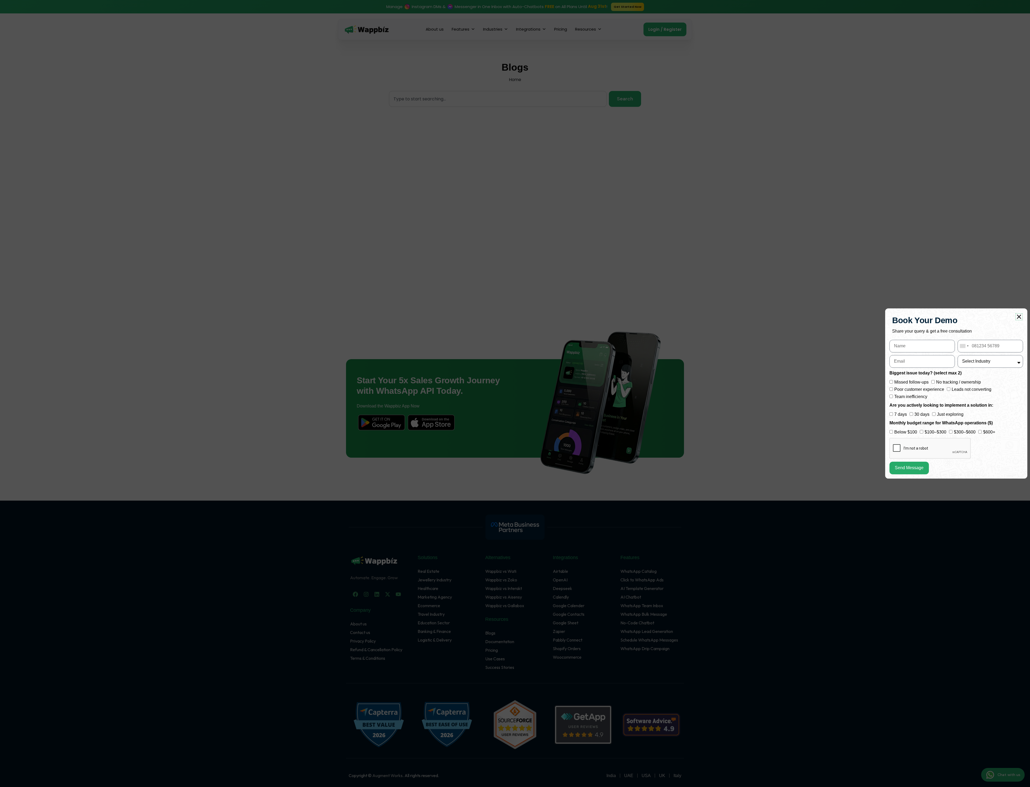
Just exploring (950, 414)
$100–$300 (935, 432)
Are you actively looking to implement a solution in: (941, 405)
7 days (900, 414)
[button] (1019, 317)
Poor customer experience (919, 389)
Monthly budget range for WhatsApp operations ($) (941, 423)
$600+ (989, 432)
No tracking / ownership (958, 382)
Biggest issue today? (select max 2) (925, 373)
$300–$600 (965, 432)
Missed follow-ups (911, 382)
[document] (515, 393)
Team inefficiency (910, 396)
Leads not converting (971, 389)
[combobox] (964, 346)
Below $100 (905, 432)
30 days (921, 414)
